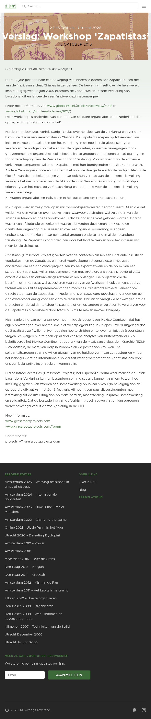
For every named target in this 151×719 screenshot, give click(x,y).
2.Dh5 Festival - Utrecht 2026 (75, 28)
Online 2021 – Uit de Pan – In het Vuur (34, 527)
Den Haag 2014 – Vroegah (25, 575)
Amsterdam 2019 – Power (24, 543)
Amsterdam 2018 (18, 551)
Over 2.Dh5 (87, 482)
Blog (82, 490)
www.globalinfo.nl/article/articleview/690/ (79, 106)
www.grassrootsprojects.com (27, 421)
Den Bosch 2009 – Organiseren (29, 606)
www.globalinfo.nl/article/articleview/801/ (37, 111)
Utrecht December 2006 (23, 634)
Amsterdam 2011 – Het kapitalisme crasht (36, 590)
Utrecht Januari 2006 (21, 642)
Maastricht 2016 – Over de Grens (30, 559)
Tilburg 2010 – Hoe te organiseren (31, 598)
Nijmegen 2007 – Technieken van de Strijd (37, 626)
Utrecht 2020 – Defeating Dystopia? (32, 535)
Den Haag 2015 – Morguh (24, 567)
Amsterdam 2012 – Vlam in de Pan (31, 582)
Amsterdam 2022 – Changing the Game (35, 520)
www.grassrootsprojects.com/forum (33, 426)
